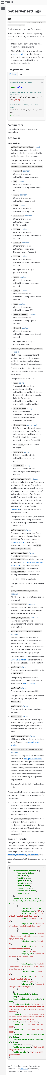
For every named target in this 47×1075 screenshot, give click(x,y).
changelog (15, 509)
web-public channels (33, 758)
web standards (29, 683)
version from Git (18, 542)
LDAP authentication (20, 659)
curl (21, 74)
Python (12, 74)
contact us (24, 1068)
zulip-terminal (19, 54)
